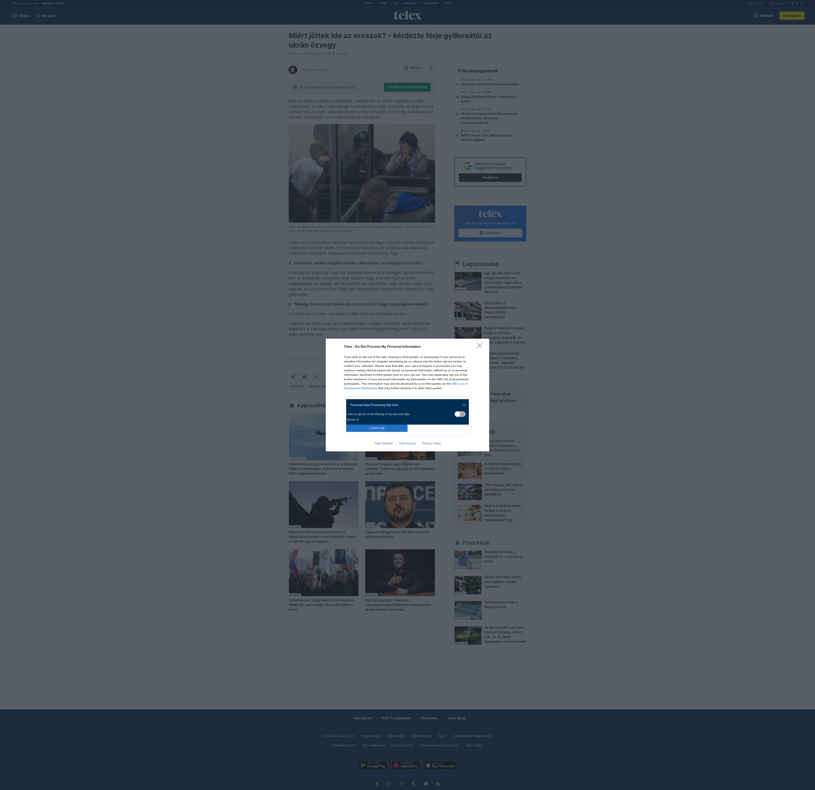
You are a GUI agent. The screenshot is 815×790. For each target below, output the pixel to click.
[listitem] (406, 405)
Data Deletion (383, 443)
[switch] (460, 414)
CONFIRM (377, 428)
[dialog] (407, 395)
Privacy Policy (431, 443)
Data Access (407, 443)
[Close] (481, 347)
